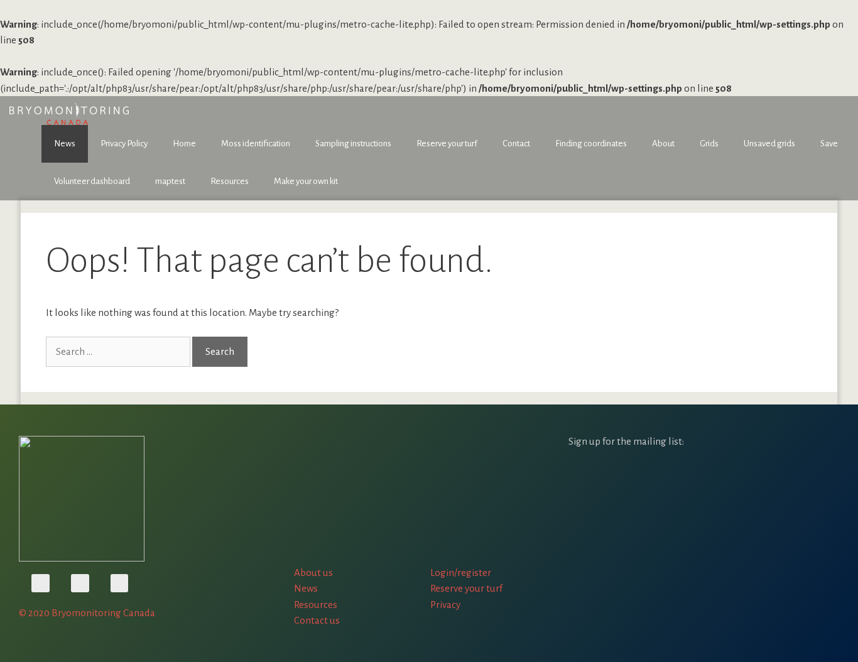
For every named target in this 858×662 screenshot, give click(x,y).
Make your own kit (306, 181)
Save (829, 143)
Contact (516, 143)
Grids (709, 143)
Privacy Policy (124, 143)
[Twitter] (80, 583)
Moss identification (255, 143)
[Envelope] (120, 583)
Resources (229, 181)
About (663, 143)
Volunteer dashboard (92, 181)
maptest (170, 181)
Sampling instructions (353, 143)
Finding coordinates (591, 143)
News (64, 143)
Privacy (445, 604)
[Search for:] (119, 351)
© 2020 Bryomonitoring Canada (87, 612)
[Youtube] (40, 583)
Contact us (317, 620)
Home (184, 143)
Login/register (460, 572)
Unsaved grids (769, 143)
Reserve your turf (446, 143)
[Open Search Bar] (839, 167)
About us (313, 572)
